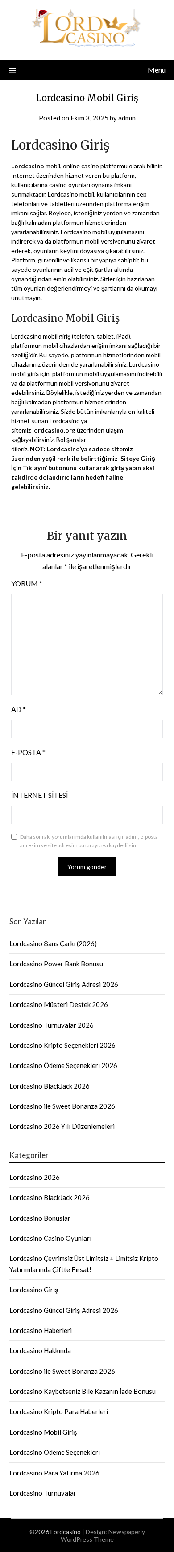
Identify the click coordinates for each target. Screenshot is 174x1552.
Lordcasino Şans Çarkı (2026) (53, 943)
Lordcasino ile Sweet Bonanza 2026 (62, 1106)
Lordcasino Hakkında (40, 1350)
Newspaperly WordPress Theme (103, 1535)
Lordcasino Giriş (33, 1290)
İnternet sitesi (39, 795)
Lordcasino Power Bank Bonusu (56, 964)
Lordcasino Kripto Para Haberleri (58, 1411)
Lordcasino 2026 (34, 1177)
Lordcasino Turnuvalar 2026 (51, 1025)
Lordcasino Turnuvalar (42, 1493)
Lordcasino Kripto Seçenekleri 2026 (62, 1045)
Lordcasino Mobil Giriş (43, 1432)
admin (127, 118)
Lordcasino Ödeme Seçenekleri (54, 1452)
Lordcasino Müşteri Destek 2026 (58, 1004)
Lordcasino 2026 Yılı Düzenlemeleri (62, 1126)
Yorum (26, 583)
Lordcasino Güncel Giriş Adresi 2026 (63, 984)
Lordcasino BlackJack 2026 (49, 1086)
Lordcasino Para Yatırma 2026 (54, 1473)
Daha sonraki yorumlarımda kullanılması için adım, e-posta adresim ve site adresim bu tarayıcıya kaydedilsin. (89, 841)
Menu (157, 69)
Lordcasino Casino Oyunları (50, 1238)
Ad (18, 709)
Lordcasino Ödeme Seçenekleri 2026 (63, 1065)
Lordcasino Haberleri (40, 1330)
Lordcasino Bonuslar (39, 1218)
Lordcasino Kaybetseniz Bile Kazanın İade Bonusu (82, 1391)
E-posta (28, 752)
